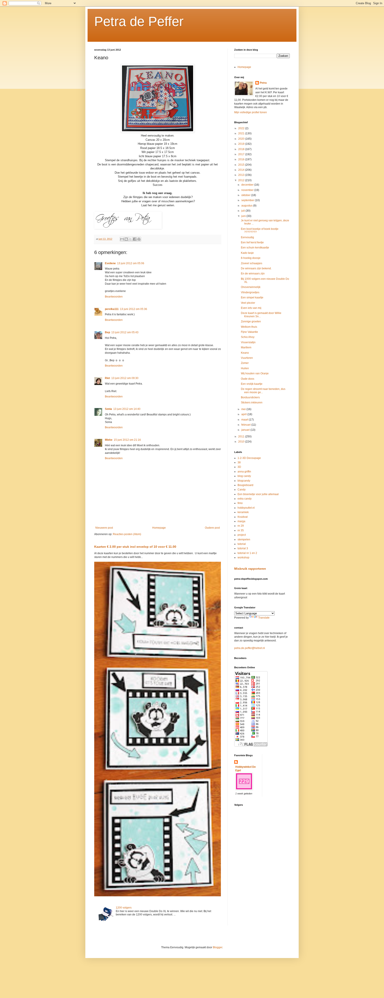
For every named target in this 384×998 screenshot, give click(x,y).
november (247, 190)
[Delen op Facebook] (134, 239)
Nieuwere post (104, 527)
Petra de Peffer (139, 21)
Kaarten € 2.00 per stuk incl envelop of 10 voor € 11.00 (135, 546)
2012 (241, 180)
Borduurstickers (250, 397)
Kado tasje (247, 252)
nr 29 (241, 525)
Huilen (245, 368)
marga (241, 521)
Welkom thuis (249, 326)
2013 (241, 175)
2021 (241, 133)
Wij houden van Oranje (255, 373)
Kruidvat (243, 516)
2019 (241, 143)
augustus (247, 205)
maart (245, 419)
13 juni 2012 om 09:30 (124, 378)
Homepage (159, 527)
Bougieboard (245, 485)
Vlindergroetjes (250, 292)
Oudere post (212, 527)
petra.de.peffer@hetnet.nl (249, 648)
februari (246, 424)
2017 (241, 154)
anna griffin (244, 471)
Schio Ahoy (247, 337)
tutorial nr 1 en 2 (247, 553)
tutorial (242, 544)
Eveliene (110, 263)
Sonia (108, 409)
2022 (241, 128)
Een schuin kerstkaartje (255, 247)
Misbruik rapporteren (250, 568)
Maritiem (246, 347)
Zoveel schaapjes (251, 263)
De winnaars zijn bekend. (256, 268)
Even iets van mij (251, 308)
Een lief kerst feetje (252, 242)
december (247, 184)
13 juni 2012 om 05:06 (130, 263)
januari (245, 429)
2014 (241, 169)
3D (239, 466)
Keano (245, 352)
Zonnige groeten (251, 321)
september (248, 200)
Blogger (217, 947)
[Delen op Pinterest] (139, 239)
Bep (107, 332)
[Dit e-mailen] (122, 239)
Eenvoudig (247, 237)
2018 (241, 149)
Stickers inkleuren (251, 402)
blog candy (244, 476)
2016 (241, 159)
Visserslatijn (248, 342)
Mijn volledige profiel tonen (250, 112)
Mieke (108, 439)
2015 (241, 164)
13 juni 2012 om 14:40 (126, 409)
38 (239, 462)
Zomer (245, 363)
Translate (264, 617)
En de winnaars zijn (253, 273)
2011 (241, 436)
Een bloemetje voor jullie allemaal (258, 494)
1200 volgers (124, 907)
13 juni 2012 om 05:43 (124, 332)
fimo (240, 503)
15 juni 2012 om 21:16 (127, 439)
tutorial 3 (243, 548)
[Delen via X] (130, 239)
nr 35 (241, 530)
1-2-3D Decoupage (249, 458)
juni (243, 216)
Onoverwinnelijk (250, 287)
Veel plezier (248, 302)
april (244, 414)
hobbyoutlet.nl (246, 507)
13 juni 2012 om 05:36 (133, 309)
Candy (242, 489)
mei (243, 409)
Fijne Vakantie (249, 331)
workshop (243, 557)
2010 (241, 441)
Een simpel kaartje (252, 297)
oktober (246, 195)
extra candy (245, 498)
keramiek (243, 512)
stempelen (244, 539)
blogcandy (244, 480)
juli (243, 210)
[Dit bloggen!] (126, 239)
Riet (107, 378)
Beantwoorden (114, 296)
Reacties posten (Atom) (127, 534)
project (242, 534)
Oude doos (247, 378)
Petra (263, 82)
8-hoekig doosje (250, 258)
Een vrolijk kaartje (251, 383)
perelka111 (112, 309)
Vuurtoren (247, 357)
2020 (241, 138)
